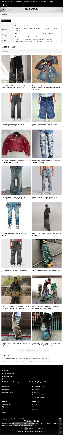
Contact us (35, 409)
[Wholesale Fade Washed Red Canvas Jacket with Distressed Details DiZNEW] (16, 144)
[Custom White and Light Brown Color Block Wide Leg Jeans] (16, 326)
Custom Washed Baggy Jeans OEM (41, 358)
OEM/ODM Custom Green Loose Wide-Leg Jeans (46, 270)
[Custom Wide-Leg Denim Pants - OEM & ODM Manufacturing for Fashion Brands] (47, 290)
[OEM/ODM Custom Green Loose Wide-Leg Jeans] (47, 253)
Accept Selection (31, 428)
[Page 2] (48, 350)
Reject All (22, 428)
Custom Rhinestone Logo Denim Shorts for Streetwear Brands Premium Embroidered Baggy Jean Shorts (46, 87)
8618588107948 (8, 379)
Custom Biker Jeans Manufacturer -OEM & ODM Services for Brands (46, 161)
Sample (3, 412)
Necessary (21, 431)
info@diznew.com (8, 376)
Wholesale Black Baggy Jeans (28, 361)
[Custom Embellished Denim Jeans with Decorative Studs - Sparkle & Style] (16, 107)
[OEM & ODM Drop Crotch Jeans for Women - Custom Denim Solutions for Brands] (16, 180)
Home (3, 14)
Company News (36, 407)
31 (45, 350)
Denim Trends (36, 389)
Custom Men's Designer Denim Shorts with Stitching (44, 125)
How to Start (35, 392)
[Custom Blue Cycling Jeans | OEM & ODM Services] (16, 216)
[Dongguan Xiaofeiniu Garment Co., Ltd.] (32, 9)
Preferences (36, 431)
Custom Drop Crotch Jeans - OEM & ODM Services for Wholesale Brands (44, 198)
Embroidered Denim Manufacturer (10, 361)
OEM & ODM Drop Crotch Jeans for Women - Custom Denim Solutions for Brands (14, 198)
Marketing (43, 431)
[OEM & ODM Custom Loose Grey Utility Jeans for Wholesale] (47, 216)
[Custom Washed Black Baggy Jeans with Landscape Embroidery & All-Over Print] (16, 69)
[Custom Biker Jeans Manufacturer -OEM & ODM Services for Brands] (47, 144)
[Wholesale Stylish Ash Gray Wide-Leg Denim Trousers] (16, 253)
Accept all (40, 428)
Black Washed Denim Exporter (44, 361)
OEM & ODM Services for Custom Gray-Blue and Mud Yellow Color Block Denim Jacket (15, 307)
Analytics (28, 431)
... (42, 350)
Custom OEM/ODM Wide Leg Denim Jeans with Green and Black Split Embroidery (46, 344)
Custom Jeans (5, 389)
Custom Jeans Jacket (7, 392)
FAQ (2, 407)
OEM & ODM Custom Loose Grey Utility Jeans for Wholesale (46, 234)
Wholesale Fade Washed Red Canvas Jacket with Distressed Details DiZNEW (16, 161)
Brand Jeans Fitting (6, 404)
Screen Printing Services (39, 397)
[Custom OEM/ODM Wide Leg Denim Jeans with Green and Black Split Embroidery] (47, 326)
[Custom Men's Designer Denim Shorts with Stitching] (47, 107)
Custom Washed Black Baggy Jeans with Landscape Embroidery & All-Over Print (13, 86)
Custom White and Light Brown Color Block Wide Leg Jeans (15, 344)
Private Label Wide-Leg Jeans (23, 358)
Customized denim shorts (8, 358)
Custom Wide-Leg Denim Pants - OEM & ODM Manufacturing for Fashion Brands (45, 307)
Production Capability (38, 395)
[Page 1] (15, 350)
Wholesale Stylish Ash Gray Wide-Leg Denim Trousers (14, 271)
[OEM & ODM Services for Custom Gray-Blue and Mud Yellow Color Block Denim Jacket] (16, 290)
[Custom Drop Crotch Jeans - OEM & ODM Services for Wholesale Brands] (47, 180)
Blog (2, 409)
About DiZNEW (36, 404)
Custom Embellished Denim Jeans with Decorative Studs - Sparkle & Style (12, 125)
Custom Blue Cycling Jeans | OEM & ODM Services (13, 234)
